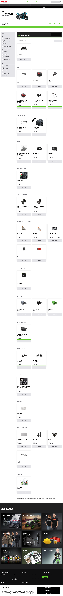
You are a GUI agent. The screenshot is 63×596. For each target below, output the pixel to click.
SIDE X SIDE (12, 4)
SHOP (47, 4)
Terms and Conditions (30, 593)
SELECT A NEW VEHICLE (56, 34)
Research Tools (58, 4)
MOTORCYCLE (4, 4)
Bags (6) (4, 40)
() (34, 1)
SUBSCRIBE (45, 577)
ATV (8, 4)
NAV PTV (16, 4)
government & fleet (42, 4)
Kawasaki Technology (14, 574)
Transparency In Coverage (15, 579)
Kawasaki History (3, 574)
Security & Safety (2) (6, 54)
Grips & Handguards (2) (7, 46)
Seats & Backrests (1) (7, 53)
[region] (31, 590)
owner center (51, 4)
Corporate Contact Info (25, 574)
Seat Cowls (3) (5, 51)
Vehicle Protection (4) (7, 59)
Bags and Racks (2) (6, 41)
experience (37, 4)
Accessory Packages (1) (7, 38)
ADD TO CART (24, 86)
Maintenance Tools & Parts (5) (8, 48)
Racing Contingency (34, 574)
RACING (55, 4)
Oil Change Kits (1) (6, 49)
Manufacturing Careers (15, 578)
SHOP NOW (44, 7)
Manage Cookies (48, 590)
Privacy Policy (21, 594)
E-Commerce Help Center (35, 578)
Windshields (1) (5, 61)
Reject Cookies (48, 593)
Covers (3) (5, 43)
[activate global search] (60, 1)
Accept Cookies (48, 587)
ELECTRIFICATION (27, 4)
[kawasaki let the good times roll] (4, 2)
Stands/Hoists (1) (6, 56)
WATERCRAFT (21, 4)
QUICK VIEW (35, 83)
